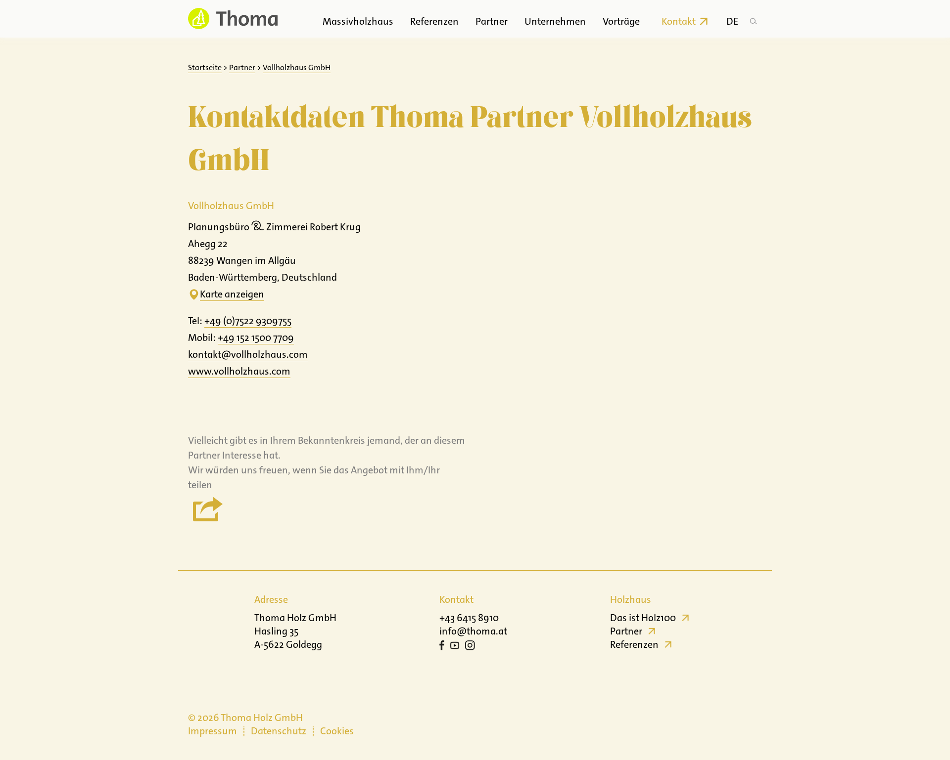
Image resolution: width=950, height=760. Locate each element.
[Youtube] (455, 646)
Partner (491, 21)
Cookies (337, 730)
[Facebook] (441, 646)
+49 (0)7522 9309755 (247, 320)
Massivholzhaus (358, 21)
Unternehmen (555, 21)
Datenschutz (278, 730)
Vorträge (621, 21)
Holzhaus (630, 599)
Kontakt (679, 21)
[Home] (233, 18)
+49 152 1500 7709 (256, 337)
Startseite (205, 67)
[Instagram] (470, 646)
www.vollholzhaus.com (239, 371)
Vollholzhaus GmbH (297, 67)
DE (732, 21)
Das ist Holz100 (643, 617)
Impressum (212, 730)
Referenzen (434, 21)
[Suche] (753, 19)
